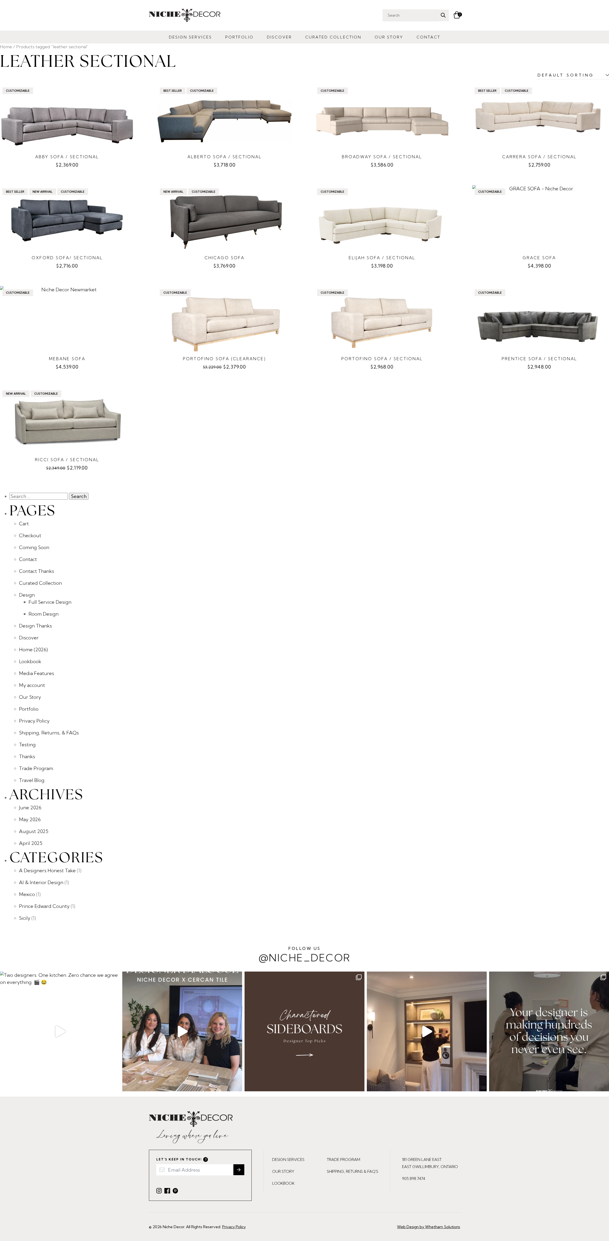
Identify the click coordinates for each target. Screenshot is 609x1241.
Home (6, 46)
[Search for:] (39, 496)
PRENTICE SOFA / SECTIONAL (539, 358)
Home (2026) (33, 649)
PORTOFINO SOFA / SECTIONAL (382, 358)
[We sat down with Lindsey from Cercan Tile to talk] (182, 1031)
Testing (27, 744)
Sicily (24, 918)
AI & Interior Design (41, 882)
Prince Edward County (44, 906)
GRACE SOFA (539, 257)
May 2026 (30, 819)
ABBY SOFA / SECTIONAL (67, 156)
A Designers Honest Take (47, 870)
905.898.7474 (413, 1178)
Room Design (44, 614)
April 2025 (30, 843)
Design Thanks (35, 626)
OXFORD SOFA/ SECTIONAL (67, 257)
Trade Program (36, 768)
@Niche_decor (305, 955)
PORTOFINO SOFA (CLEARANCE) (224, 358)
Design (27, 595)
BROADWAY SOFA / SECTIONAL (382, 156)
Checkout (30, 535)
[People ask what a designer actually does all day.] (549, 1031)
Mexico (27, 894)
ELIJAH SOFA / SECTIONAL (382, 257)
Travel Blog (31, 780)
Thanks (27, 756)
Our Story (389, 37)
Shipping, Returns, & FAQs (49, 733)
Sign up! (238, 1169)
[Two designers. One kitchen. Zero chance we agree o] (60, 1031)
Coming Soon (34, 547)
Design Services (190, 37)
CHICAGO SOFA (225, 257)
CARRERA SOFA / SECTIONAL (539, 156)
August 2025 (33, 831)
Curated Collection (333, 37)
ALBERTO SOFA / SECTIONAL (224, 156)
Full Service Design (50, 602)
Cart (24, 524)
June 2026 (30, 807)
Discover (279, 37)
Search (443, 15)
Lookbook (30, 661)
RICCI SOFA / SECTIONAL (67, 459)
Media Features (36, 673)
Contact (428, 37)
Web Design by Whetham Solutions (428, 1226)
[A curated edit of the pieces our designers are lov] (304, 1031)
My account (32, 685)
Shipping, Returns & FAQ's (352, 1171)
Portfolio (239, 37)
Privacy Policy (34, 721)
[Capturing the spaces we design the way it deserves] (427, 1031)
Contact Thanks (36, 571)
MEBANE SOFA (67, 358)
